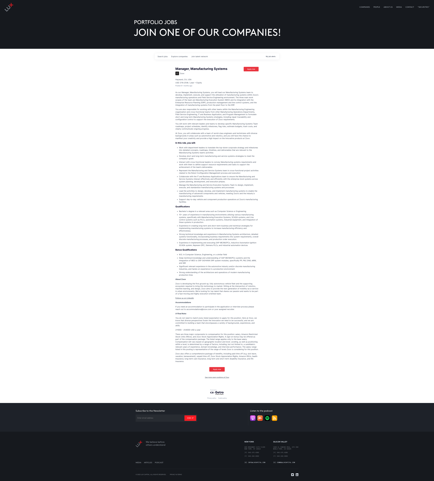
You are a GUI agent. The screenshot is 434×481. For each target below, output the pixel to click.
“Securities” (423, 7)
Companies (364, 7)
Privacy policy (211, 398)
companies (179, 56)
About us (388, 7)
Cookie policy (222, 398)
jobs (163, 56)
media (399, 7)
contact (409, 7)
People (376, 7)
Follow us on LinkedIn (184, 298)
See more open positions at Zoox (217, 377)
